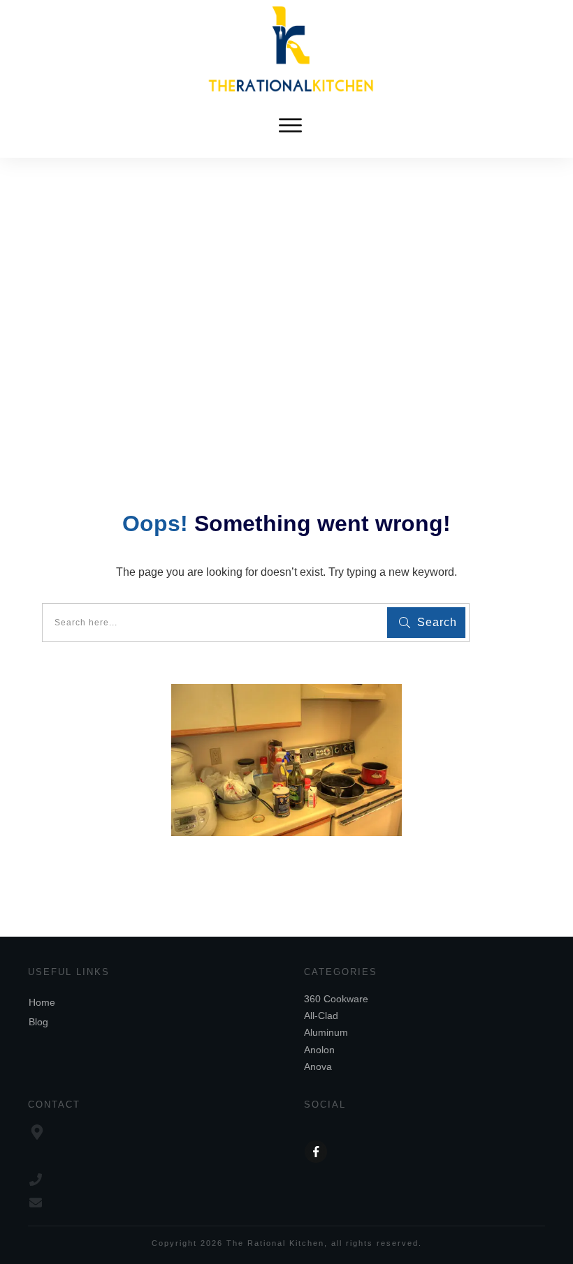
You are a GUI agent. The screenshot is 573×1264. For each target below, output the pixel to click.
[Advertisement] (286, 262)
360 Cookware (336, 998)
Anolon (319, 1049)
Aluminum (326, 1032)
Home (42, 1002)
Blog (38, 1021)
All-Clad (321, 1015)
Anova (318, 1066)
